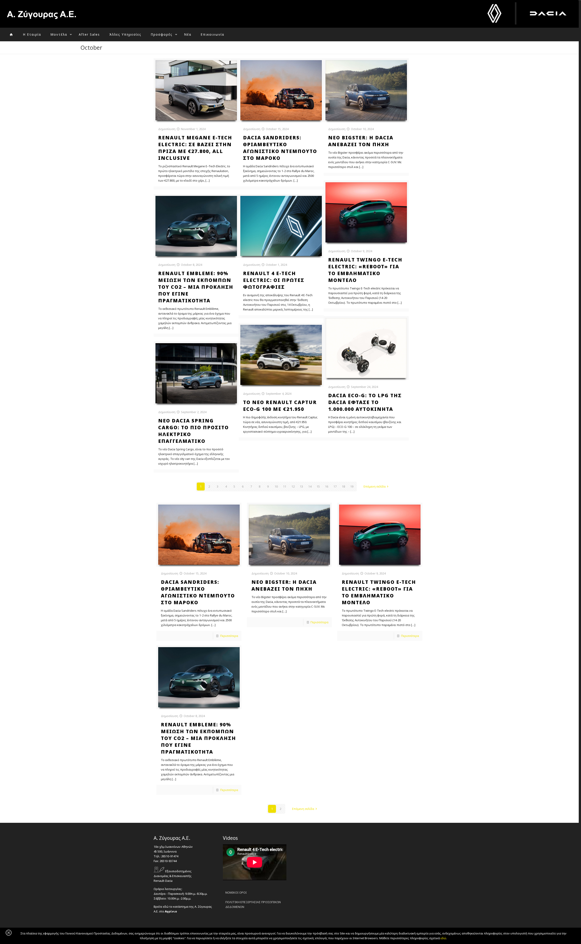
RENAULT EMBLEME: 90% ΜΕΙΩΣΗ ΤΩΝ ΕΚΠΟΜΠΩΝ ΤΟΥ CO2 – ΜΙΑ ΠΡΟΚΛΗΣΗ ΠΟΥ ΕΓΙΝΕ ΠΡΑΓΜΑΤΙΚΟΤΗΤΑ (195, 287)
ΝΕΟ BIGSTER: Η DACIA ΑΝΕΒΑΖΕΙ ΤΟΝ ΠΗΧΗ (284, 585)
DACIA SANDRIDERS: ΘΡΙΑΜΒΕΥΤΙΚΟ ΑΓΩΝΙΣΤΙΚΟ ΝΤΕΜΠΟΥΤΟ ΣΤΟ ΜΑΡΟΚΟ (198, 592)
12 (293, 486)
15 (318, 486)
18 (343, 486)
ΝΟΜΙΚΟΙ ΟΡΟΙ (236, 892)
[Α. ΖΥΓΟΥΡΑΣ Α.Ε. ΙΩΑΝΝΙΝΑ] (41, 14)
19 (351, 486)
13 (301, 486)
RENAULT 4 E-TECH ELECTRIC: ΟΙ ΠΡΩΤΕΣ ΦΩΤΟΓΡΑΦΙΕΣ (273, 280)
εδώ (443, 938)
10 (276, 486)
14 (309, 486)
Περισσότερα (229, 636)
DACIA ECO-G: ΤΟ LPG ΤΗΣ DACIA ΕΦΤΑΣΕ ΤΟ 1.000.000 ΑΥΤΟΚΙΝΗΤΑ (365, 402)
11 (284, 486)
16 (326, 486)
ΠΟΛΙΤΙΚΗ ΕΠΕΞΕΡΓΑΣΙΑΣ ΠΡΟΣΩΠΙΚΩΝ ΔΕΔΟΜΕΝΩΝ (253, 904)
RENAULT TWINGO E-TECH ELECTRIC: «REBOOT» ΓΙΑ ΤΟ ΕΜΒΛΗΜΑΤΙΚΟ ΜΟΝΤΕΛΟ (379, 592)
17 (335, 486)
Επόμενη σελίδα (375, 486)
